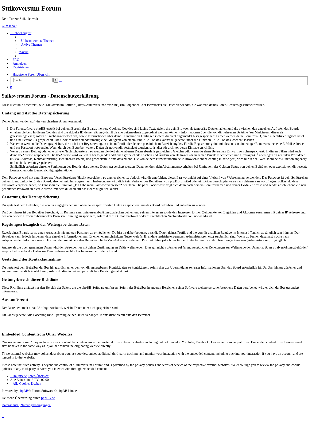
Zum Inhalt (9, 26)
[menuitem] (36, 40)
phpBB (23, 390)
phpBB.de (48, 398)
